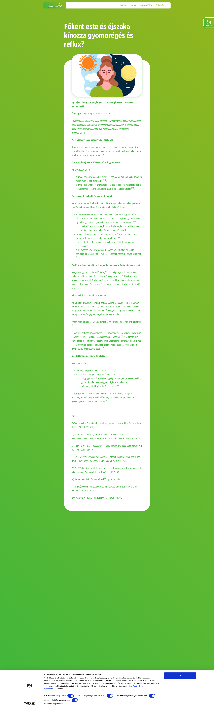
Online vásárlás (161, 5)
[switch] (110, 696)
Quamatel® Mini (146, 5)
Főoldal (123, 5)
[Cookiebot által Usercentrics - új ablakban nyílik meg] (29, 703)
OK (180, 676)
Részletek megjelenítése (53, 704)
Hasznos (133, 5)
